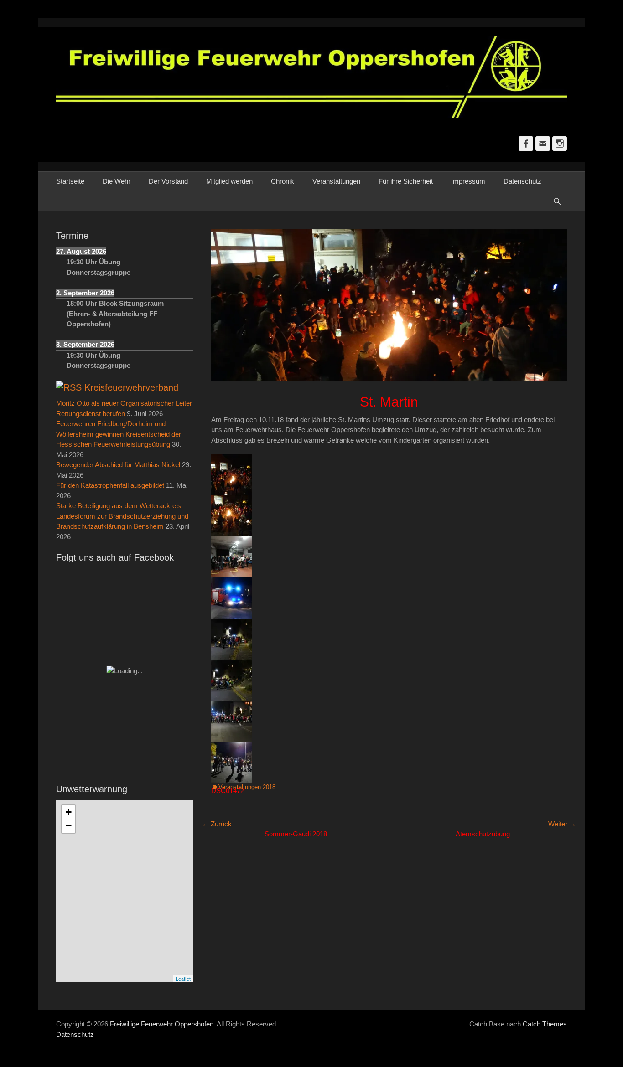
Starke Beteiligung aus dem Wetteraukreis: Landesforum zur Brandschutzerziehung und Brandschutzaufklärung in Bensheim (122, 516)
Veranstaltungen (336, 181)
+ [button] (69, 812)
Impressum (468, 181)
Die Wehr (116, 181)
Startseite (70, 181)
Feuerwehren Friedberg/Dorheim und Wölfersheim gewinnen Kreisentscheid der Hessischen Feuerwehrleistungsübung (118, 434)
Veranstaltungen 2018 (246, 786)
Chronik (282, 181)
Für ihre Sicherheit (406, 181)
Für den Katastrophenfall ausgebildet (110, 485)
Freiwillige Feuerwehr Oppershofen (161, 1024)
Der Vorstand (168, 181)
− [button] (69, 825)
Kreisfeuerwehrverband (131, 387)
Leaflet (183, 978)
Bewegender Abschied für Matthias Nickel (118, 465)
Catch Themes (545, 1024)
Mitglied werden (229, 181)
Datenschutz (522, 181)
